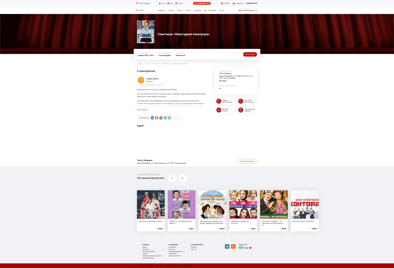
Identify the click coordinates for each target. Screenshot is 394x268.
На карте (222, 81)
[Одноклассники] (156, 118)
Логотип (194, 249)
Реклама (194, 247)
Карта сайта (173, 253)
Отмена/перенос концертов (152, 256)
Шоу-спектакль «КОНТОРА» (303, 221)
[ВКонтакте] (152, 118)
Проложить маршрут (247, 161)
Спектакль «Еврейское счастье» (240, 222)
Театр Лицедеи (165, 55)
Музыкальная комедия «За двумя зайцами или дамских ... (211, 222)
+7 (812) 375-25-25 (251, 3)
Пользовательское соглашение (178, 266)
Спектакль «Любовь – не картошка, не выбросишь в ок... (272, 222)
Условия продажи (149, 251)
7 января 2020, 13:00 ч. (146, 55)
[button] (172, 178)
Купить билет (250, 54)
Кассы (145, 247)
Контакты (172, 249)
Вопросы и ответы (175, 256)
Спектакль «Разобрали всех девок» (180, 222)
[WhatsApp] (165, 118)
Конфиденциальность (176, 251)
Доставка (146, 249)
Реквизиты (172, 247)
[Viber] (161, 118)
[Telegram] (169, 118)
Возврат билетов (148, 258)
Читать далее (142, 109)
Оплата (145, 253)
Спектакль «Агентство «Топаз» (151, 221)
